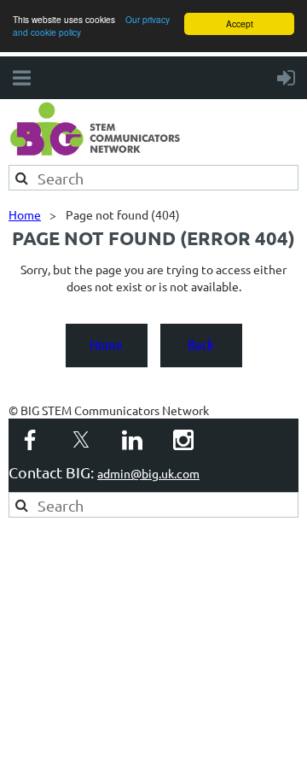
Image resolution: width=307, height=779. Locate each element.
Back (201, 344)
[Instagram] (183, 440)
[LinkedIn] (132, 440)
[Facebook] (30, 440)
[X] (81, 440)
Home (25, 214)
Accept (239, 23)
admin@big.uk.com (148, 473)
